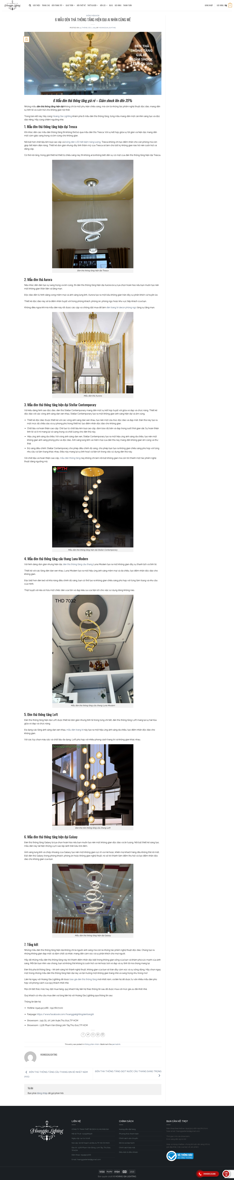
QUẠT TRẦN (69, 5)
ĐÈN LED (103, 5)
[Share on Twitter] (88, 1035)
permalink (116, 1044)
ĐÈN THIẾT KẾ (81, 5)
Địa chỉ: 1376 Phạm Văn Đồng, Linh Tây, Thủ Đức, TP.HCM (91, 1149)
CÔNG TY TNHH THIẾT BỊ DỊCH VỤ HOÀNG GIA (90, 1129)
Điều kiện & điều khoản (128, 1152)
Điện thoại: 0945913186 (81, 1155)
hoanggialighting (107, 28)
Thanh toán (127, 5)
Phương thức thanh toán (129, 1134)
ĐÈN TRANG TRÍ (57, 5)
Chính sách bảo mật (127, 1148)
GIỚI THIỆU (36, 5)
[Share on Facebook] (83, 1035)
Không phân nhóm (92, 16)
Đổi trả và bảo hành (127, 1143)
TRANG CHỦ (46, 5)
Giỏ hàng (118, 5)
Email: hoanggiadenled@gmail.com (86, 1159)
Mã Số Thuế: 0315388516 (82, 1134)
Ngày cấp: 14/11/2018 (81, 1138)
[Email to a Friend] (93, 1035)
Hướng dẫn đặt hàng (127, 1129)
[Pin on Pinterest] (98, 1035)
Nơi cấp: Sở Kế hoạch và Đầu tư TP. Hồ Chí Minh (91, 1143)
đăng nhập (42, 1093)
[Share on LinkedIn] (102, 1035)
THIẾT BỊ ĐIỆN (91, 5)
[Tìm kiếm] (30, 5)
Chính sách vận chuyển (128, 1138)
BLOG (111, 5)
